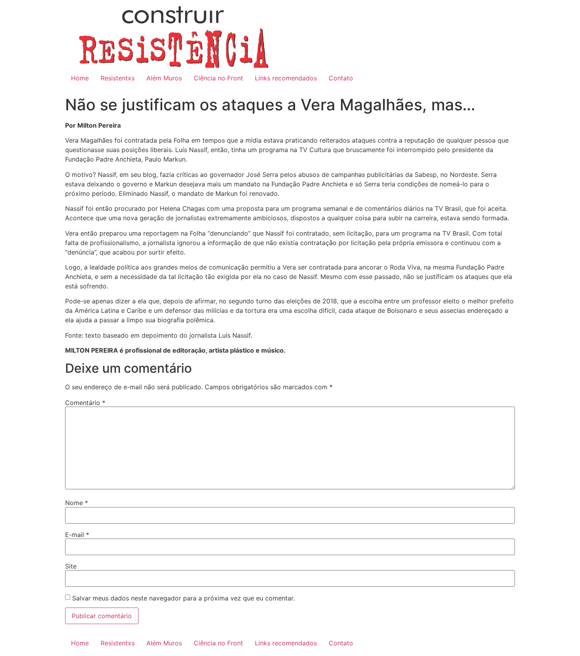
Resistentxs (118, 78)
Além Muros (164, 78)
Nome (76, 503)
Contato (341, 78)
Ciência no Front (218, 78)
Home (80, 78)
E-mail (77, 534)
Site (71, 566)
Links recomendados (286, 78)
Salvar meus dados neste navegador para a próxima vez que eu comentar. (183, 598)
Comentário (85, 403)
